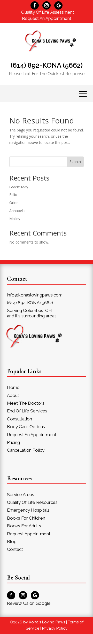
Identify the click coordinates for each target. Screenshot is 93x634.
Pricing (13, 442)
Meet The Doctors (25, 403)
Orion (14, 202)
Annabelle (17, 210)
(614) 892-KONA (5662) (47, 65)
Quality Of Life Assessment (47, 12)
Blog (12, 541)
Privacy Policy (54, 628)
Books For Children (26, 518)
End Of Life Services (27, 410)
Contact (15, 549)
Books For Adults (24, 525)
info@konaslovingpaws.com (35, 295)
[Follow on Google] (58, 5)
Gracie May (18, 186)
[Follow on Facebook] (34, 5)
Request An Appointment (46, 18)
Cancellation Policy (25, 450)
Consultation (19, 418)
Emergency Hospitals (28, 510)
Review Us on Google (29, 603)
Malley (14, 218)
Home (13, 387)
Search (75, 161)
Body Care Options (26, 426)
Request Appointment (28, 533)
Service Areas (20, 494)
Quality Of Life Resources (32, 502)
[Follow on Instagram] (46, 5)
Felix (13, 194)
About (13, 395)
